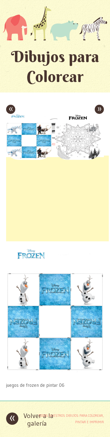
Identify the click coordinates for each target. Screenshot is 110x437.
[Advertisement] (57, 198)
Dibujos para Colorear (55, 66)
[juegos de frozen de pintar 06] (55, 373)
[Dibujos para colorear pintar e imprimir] (55, 23)
